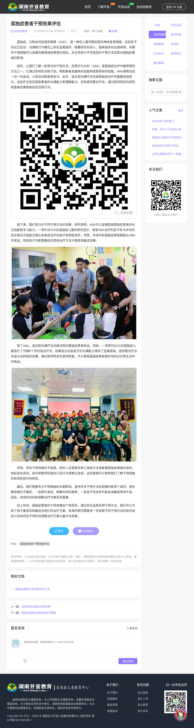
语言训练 (176, 34)
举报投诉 (112, 710)
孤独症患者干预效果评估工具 (32, 589)
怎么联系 (143, 704)
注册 (179, 7)
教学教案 (158, 62)
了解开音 (103, 7)
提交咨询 (128, 661)
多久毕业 (143, 710)
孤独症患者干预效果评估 (34, 543)
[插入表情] (25, 661)
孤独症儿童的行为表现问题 (167, 137)
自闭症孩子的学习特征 (164, 145)
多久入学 (143, 698)
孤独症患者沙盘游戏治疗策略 (38, 612)
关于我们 (112, 692)
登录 (168, 7)
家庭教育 (158, 43)
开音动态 (124, 7)
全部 (157, 25)
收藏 (114, 31)
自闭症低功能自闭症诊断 (36, 606)
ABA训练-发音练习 (162, 121)
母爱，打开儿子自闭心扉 (166, 129)
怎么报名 (143, 692)
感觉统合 (176, 53)
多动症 (175, 43)
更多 (180, 110)
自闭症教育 (144, 7)
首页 (88, 7)
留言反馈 (112, 704)
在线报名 (87, 531)
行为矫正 (158, 53)
